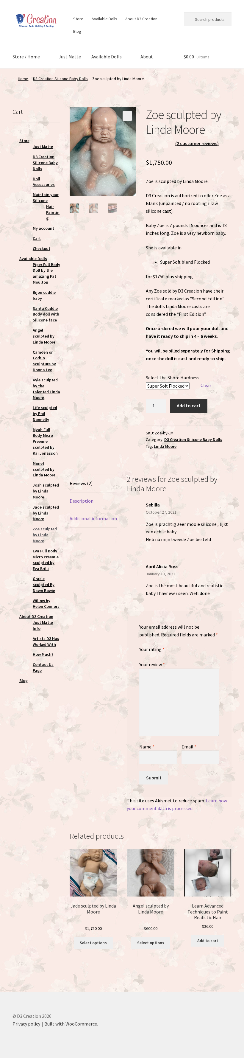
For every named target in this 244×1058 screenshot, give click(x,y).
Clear (206, 385)
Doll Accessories (44, 181)
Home (23, 78)
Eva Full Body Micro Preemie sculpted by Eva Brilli (46, 559)
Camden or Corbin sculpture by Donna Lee (44, 360)
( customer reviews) (197, 143)
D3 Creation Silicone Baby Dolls (60, 78)
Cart (37, 238)
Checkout (41, 248)
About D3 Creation (141, 18)
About (146, 57)
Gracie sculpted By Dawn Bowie (44, 584)
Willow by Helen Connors (46, 603)
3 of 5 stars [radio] (153, 656)
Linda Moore (165, 446)
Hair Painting (53, 212)
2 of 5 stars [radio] (147, 656)
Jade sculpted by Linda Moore (46, 513)
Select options (93, 942)
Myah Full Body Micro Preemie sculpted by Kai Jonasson (45, 441)
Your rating (152, 649)
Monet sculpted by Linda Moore (44, 469)
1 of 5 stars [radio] (141, 656)
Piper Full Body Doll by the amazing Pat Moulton (46, 273)
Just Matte (70, 57)
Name (146, 747)
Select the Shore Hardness (172, 377)
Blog (77, 31)
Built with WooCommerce (70, 1024)
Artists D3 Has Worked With (46, 641)
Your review (152, 664)
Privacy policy (26, 1024)
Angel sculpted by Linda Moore (44, 336)
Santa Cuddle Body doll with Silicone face (46, 314)
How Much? (43, 654)
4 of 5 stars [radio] (158, 656)
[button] (127, 116)
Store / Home (26, 57)
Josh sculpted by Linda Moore (46, 491)
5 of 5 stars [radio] (164, 656)
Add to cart (189, 405)
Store (78, 18)
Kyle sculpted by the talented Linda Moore (46, 388)
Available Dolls (104, 18)
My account (43, 228)
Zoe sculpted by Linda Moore (45, 534)
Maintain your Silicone (46, 197)
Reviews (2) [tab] (81, 483)
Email (189, 747)
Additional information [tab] (93, 518)
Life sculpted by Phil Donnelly (45, 413)
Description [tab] (81, 501)
